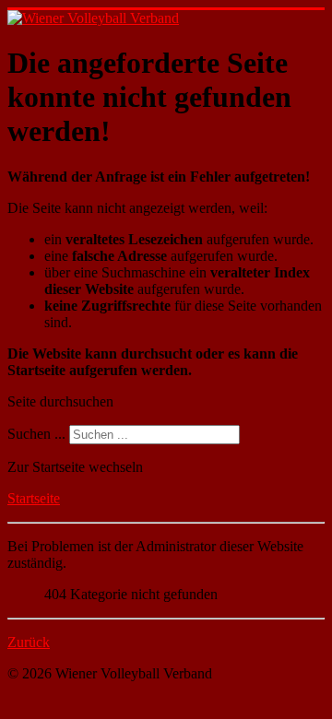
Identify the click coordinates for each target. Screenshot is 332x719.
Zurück (28, 642)
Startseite (33, 498)
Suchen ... (36, 434)
